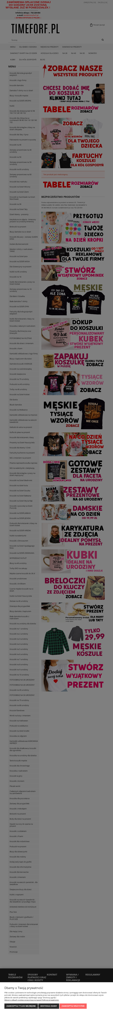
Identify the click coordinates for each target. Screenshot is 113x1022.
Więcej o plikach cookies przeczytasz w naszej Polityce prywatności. (31, 1000)
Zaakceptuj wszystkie (73, 1006)
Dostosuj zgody (48, 1006)
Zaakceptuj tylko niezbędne (21, 1006)
